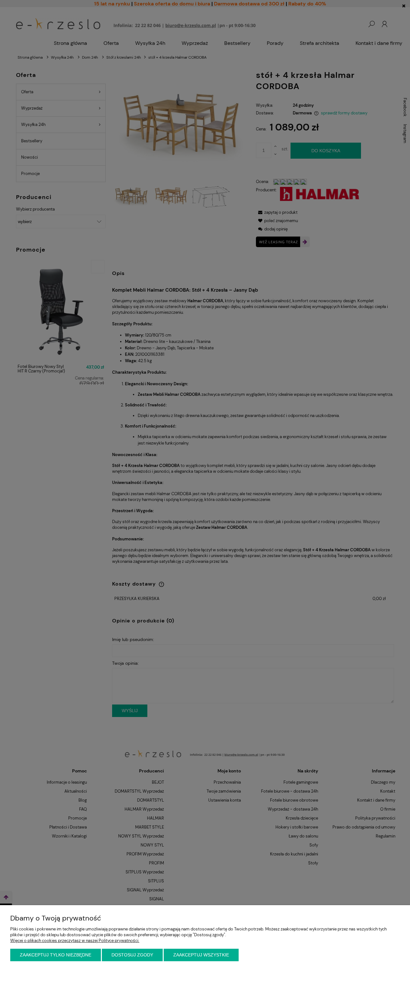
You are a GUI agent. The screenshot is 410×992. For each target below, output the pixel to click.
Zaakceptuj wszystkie (201, 954)
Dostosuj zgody (132, 954)
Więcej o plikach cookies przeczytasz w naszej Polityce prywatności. (74, 940)
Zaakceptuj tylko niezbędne (55, 954)
